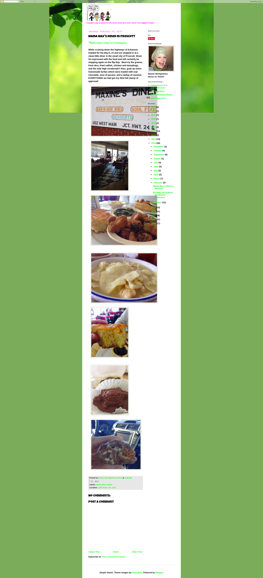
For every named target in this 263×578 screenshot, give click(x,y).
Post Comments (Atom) (113, 557)
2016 (153, 135)
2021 (153, 115)
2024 (153, 107)
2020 (153, 119)
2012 (153, 211)
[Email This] (90, 481)
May (156, 170)
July (156, 162)
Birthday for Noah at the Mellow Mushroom (163, 195)
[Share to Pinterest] (98, 481)
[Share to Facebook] (96, 481)
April (156, 174)
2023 (153, 111)
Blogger (159, 572)
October (158, 150)
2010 (153, 219)
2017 (153, 131)
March (157, 178)
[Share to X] (94, 481)
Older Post (137, 552)
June (156, 166)
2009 (153, 223)
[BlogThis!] (92, 481)
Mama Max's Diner (104, 485)
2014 (153, 143)
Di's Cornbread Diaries (162, 95)
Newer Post (94, 552)
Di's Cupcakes (157, 91)
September (159, 154)
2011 (153, 215)
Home (116, 552)
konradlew (137, 572)
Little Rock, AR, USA (107, 488)
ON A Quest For (158, 98)
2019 (153, 123)
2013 (153, 207)
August (157, 158)
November (159, 146)
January (158, 202)
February (158, 182)
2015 (153, 139)
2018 (153, 127)
